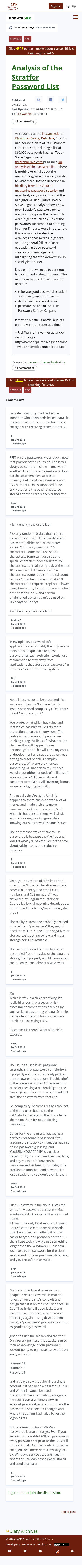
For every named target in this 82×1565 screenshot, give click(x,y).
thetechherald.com (29, 162)
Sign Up (71, 6)
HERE (19, 49)
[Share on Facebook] (50, 99)
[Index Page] (12, 6)
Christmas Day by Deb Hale (34, 138)
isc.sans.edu (51, 133)
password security (40, 362)
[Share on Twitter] (63, 99)
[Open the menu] (76, 17)
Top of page (68, 1512)
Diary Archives (24, 1531)
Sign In (55, 6)
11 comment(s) (24, 121)
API (39, 1544)
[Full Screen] (38, 99)
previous (15, 38)
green (27, 17)
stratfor (60, 362)
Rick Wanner (24, 114)
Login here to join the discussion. (34, 1492)
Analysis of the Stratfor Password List (37, 77)
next (27, 38)
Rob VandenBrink (45, 27)
